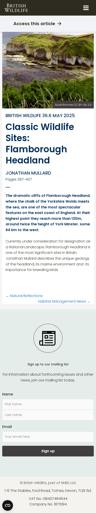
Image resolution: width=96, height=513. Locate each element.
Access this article (34, 23)
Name (7, 394)
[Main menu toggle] (86, 7)
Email (7, 426)
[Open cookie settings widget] (7, 505)
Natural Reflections (24, 295)
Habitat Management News (64, 301)
